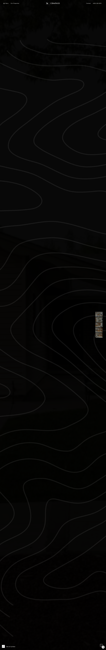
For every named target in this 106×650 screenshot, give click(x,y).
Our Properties (15, 3)
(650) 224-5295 (97, 3)
